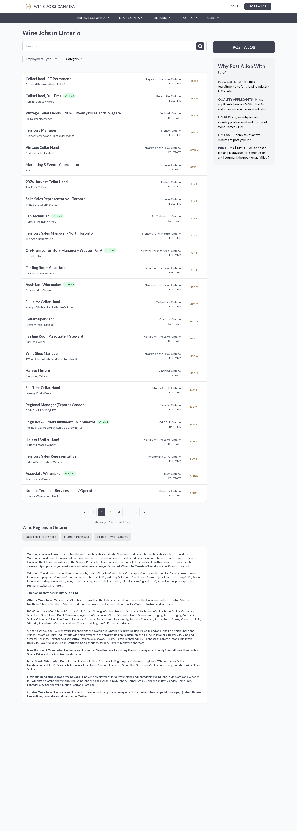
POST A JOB (244, 47)
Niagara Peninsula (76, 536)
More (211, 17)
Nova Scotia (129, 17)
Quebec (187, 17)
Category (72, 59)
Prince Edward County (112, 536)
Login (233, 6)
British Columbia (91, 17)
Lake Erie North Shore (41, 536)
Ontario (160, 17)
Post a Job (258, 6)
